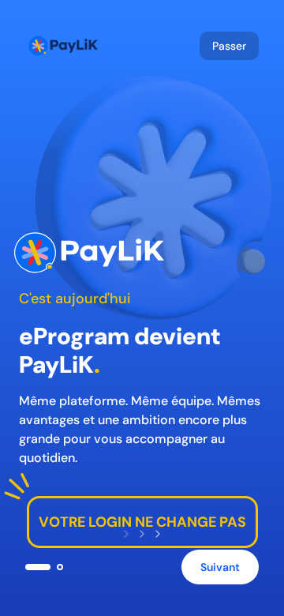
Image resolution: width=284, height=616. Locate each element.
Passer (229, 46)
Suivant (220, 567)
